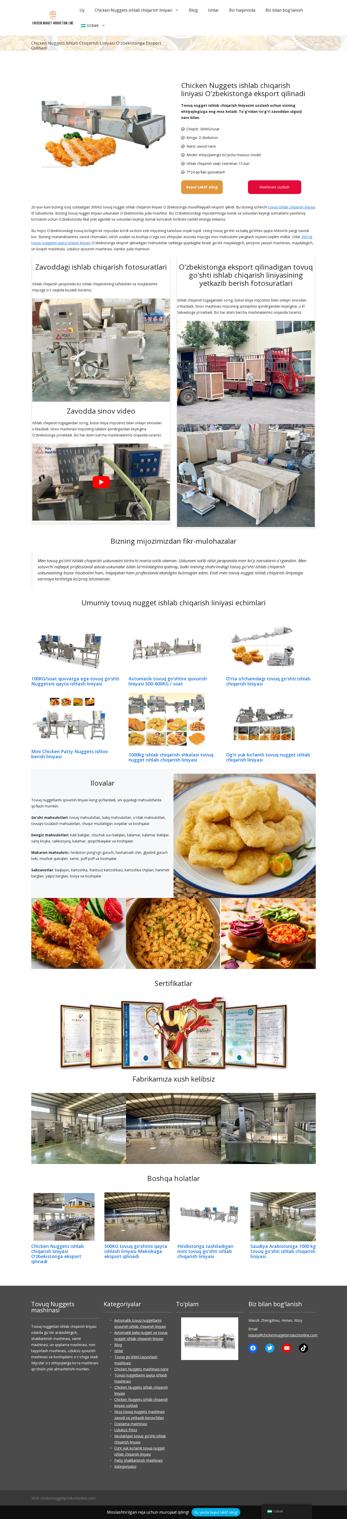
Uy (82, 10)
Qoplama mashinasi (130, 1423)
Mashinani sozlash (274, 187)
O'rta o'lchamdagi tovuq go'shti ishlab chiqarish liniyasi (268, 681)
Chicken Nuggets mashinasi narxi (141, 1369)
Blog (193, 10)
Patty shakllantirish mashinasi (138, 1460)
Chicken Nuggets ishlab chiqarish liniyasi (133, 10)
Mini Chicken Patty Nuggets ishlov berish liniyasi (69, 753)
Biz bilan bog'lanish (284, 10)
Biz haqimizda (242, 10)
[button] (189, 1339)
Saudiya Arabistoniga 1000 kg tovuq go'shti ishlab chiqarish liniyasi (283, 1251)
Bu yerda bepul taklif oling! (216, 1512)
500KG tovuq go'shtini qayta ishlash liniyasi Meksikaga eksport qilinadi (135, 1251)
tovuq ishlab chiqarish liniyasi (291, 207)
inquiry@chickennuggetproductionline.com (283, 1335)
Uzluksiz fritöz (125, 1429)
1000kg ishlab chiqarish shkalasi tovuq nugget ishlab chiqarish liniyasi (171, 757)
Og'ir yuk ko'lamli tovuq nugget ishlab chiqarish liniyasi (268, 757)
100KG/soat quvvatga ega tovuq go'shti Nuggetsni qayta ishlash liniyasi (75, 681)
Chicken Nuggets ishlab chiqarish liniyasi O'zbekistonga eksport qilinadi (57, 1253)
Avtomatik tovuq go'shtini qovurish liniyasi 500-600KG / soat (168, 681)
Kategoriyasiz (125, 1466)
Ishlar (213, 10)
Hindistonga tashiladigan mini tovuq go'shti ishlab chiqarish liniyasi (205, 1251)
